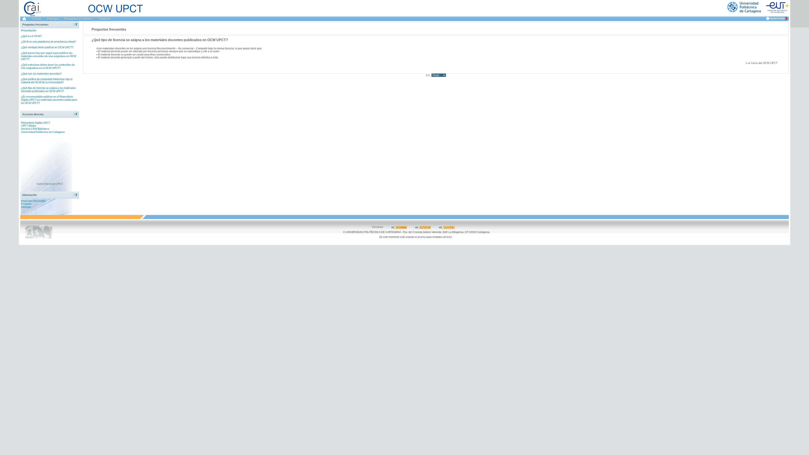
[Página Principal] (758, 7)
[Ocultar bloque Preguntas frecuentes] (75, 24)
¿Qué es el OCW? (31, 36)
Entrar (447, 237)
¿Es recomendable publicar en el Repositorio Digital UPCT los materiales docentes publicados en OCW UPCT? (49, 99)
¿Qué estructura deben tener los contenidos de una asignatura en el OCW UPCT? (48, 66)
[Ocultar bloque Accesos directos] (75, 114)
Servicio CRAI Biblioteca (35, 128)
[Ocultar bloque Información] (75, 195)
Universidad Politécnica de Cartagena (43, 132)
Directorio (377, 227)
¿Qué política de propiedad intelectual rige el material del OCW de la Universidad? (46, 81)
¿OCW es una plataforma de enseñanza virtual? (48, 41)
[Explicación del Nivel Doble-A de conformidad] (399, 227)
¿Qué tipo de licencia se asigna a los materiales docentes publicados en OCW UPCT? (48, 90)
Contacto (105, 18)
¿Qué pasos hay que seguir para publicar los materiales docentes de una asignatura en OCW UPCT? (48, 56)
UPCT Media (28, 125)
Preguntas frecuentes (78, 18)
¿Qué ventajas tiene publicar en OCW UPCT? (47, 47)
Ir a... (428, 75)
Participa (53, 18)
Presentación (28, 30)
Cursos (36, 18)
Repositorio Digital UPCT (35, 122)
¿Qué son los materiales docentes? (41, 73)
